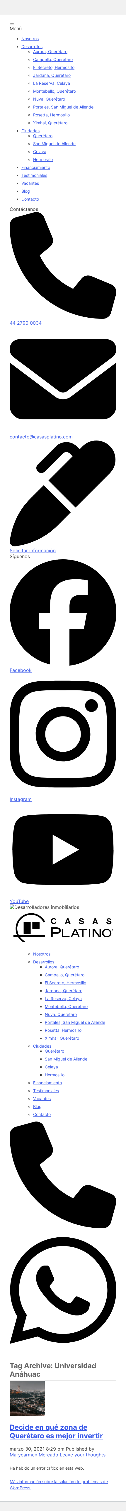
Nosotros (30, 38)
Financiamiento (35, 167)
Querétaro (42, 135)
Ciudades (30, 130)
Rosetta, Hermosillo (51, 114)
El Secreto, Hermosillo (53, 67)
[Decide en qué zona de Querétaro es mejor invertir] (27, 1414)
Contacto (30, 199)
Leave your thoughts (82, 1455)
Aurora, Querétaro (50, 51)
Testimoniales (34, 175)
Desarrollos (31, 46)
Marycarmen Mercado (34, 1455)
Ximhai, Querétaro (50, 122)
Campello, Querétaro (53, 59)
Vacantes (30, 183)
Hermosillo (43, 159)
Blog (25, 191)
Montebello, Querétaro (54, 91)
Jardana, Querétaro (52, 75)
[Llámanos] (63, 1226)
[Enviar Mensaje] (63, 1350)
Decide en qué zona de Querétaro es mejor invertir (56, 1431)
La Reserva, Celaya (51, 83)
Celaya (39, 151)
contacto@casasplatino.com (41, 437)
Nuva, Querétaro (49, 98)
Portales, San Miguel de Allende (63, 106)
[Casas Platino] (63, 944)
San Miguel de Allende (54, 143)
